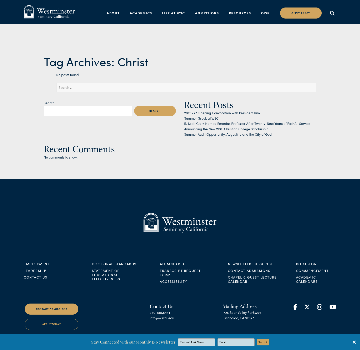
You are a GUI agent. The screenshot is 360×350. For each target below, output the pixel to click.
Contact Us (35, 277)
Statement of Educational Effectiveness (106, 274)
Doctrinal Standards (114, 264)
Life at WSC (173, 13)
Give (265, 13)
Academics (141, 13)
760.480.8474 (160, 312)
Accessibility (173, 281)
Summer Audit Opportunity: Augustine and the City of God (228, 134)
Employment (37, 264)
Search (49, 103)
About (113, 13)
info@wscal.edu (162, 318)
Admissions (207, 13)
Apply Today (51, 324)
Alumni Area (172, 264)
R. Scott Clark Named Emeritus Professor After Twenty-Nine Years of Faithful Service (247, 123)
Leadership (35, 270)
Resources (240, 13)
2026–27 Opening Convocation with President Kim (222, 113)
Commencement (312, 270)
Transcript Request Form (180, 272)
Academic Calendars (307, 279)
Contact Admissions (249, 270)
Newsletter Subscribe (250, 264)
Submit (263, 342)
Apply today (300, 13)
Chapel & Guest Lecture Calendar (252, 279)
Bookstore (307, 264)
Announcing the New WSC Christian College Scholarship (226, 129)
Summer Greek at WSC (201, 118)
